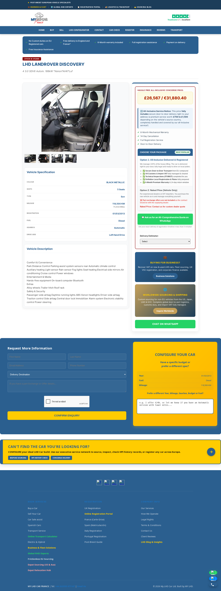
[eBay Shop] (114, 482)
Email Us (81, 586)
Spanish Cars (34, 525)
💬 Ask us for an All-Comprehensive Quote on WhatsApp (165, 219)
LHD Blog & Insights (151, 542)
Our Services (147, 508)
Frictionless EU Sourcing (40, 559)
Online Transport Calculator (42, 536)
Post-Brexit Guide (93, 542)
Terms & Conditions (151, 525)
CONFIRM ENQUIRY (67, 415)
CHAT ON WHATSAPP (165, 323)
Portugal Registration (95, 536)
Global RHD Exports (38, 553)
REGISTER (129, 30)
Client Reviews (148, 536)
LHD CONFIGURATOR (79, 30)
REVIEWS (161, 30)
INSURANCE (145, 30)
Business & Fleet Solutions (42, 547)
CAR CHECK (114, 30)
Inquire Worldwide (165, 311)
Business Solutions (165, 276)
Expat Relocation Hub (39, 570)
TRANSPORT (177, 30)
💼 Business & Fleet (37, 7)
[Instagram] (121, 482)
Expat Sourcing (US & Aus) (41, 564)
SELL (61, 30)
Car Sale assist (35, 519)
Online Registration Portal (98, 513)
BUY (52, 30)
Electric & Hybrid (36, 542)
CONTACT (99, 30)
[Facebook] (106, 482)
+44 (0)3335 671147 (65, 586)
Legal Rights (147, 519)
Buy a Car (32, 508)
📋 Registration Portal (89, 7)
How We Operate (149, 513)
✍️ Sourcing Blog (143, 7)
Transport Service (37, 530)
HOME (42, 30)
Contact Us (146, 530)
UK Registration (92, 508)
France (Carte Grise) (94, 519)
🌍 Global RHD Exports (62, 7)
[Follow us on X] (99, 482)
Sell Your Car (34, 513)
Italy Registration (93, 530)
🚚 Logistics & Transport (117, 7)
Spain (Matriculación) (95, 525)
